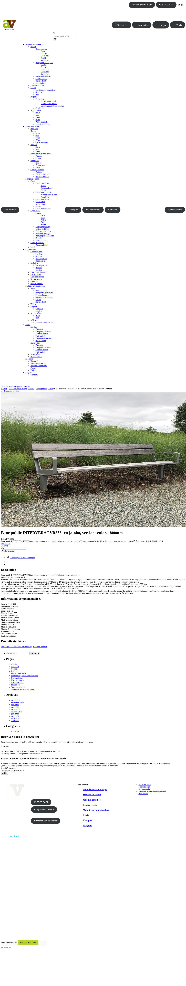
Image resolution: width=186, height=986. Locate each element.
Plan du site (15, 685)
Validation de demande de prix (23, 689)
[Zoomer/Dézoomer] (2, 947)
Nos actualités (144, 787)
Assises (31, 389)
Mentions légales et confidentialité (24, 676)
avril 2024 (15, 718)
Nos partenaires (17, 680)
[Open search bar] (54, 34)
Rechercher (122, 25)
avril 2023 (15, 721)
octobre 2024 (16, 711)
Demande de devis (18, 673)
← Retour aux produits (10, 391)
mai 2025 (15, 707)
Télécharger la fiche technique (22, 558)
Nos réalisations (93, 209)
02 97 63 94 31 (166, 4)
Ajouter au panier (8, 551)
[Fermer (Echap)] (10, 947)
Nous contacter (175, 209)
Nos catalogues (17, 678)
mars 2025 (15, 709)
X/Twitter (5, 746)
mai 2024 (15, 716)
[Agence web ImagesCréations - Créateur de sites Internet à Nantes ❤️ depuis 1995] (10, 838)
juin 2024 (15, 714)
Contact (14, 671)
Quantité (4, 546)
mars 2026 (15, 700)
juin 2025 (15, 705)
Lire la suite (5, 543)
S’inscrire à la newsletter (45, 820)
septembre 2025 (17, 702)
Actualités (112, 209)
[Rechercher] (55, 39)
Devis (179, 25)
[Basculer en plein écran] (5, 947)
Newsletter (143, 25)
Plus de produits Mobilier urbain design (16, 646)
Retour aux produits (28, 942)
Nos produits (10, 209)
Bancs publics (41, 389)
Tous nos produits (40, 646)
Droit (50, 389)
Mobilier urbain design (18, 389)
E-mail (8, 768)
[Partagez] (7, 947)
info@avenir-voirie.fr (142, 4)
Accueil (4, 389)
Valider (4, 773)
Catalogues (73, 209)
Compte (162, 25)
